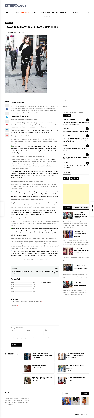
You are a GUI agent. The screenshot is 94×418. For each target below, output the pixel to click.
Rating (13, 328)
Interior (47, 12)
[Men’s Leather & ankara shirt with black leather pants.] (68, 284)
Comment (14, 305)
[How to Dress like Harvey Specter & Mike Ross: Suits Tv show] (68, 267)
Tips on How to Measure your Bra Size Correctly (81, 251)
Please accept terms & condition (73, 112)
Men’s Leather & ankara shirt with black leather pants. (81, 284)
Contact (75, 12)
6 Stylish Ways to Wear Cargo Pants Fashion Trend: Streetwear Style (75, 354)
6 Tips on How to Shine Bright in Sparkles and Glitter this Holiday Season (76, 123)
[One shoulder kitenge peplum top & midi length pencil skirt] (68, 215)
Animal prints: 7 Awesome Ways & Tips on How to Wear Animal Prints (42, 378)
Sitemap (87, 414)
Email (29, 330)
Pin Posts (47, 16)
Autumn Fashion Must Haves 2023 (40, 365)
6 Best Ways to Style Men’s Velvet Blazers (77, 131)
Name (13, 330)
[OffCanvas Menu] (8, 12)
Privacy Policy (79, 414)
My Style (41, 12)
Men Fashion (34, 12)
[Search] (88, 12)
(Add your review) (46, 282)
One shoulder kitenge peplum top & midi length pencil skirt (80, 216)
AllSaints (27, 184)
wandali (10, 32)
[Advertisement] (76, 194)
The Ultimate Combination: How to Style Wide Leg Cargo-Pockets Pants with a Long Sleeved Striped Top (75, 140)
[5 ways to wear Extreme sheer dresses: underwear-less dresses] (68, 234)
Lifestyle (54, 12)
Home (17, 12)
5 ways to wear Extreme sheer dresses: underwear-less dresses (81, 235)
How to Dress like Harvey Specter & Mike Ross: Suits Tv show (81, 268)
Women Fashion (25, 12)
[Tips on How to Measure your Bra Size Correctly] (68, 251)
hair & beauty (63, 12)
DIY (71, 12)
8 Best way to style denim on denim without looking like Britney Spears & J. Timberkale (76, 367)
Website (45, 330)
